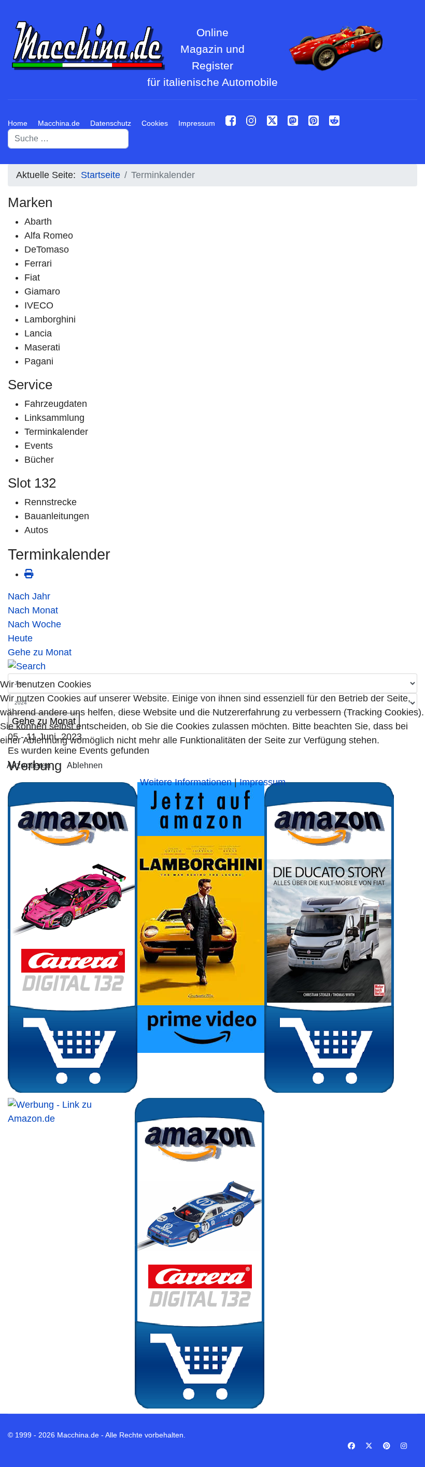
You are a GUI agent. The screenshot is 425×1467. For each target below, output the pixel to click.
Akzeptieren (29, 765)
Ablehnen (85, 765)
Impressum (262, 782)
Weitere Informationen (186, 782)
